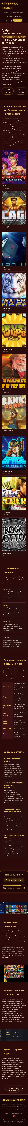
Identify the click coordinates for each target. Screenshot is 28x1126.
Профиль (9, 20)
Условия (7, 1113)
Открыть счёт (17, 20)
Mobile (20, 16)
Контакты (16, 12)
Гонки (10, 12)
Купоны (22, 12)
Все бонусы (21, 91)
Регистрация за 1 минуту (15, 1089)
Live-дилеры (9, 16)
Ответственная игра (17, 1113)
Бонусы (16, 16)
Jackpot (6, 12)
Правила (7, 1109)
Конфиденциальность (17, 1109)
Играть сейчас (7, 91)
